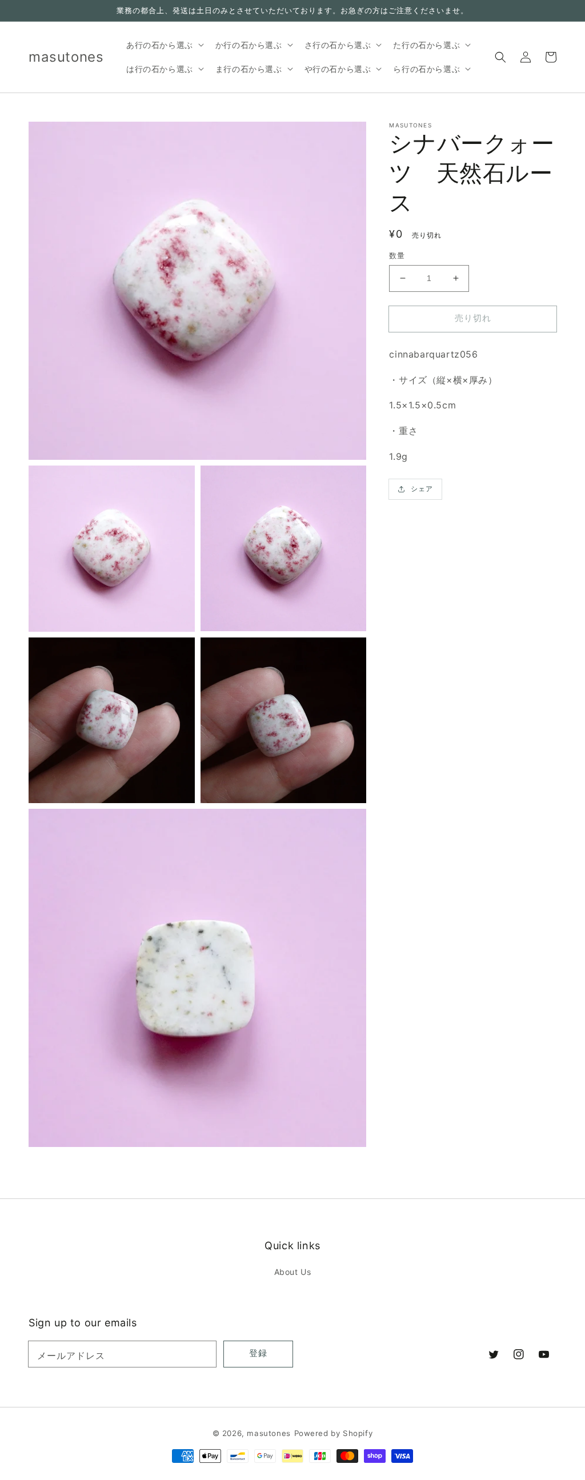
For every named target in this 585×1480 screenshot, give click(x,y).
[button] (500, 57)
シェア (422, 488)
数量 (396, 255)
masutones (268, 1433)
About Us (292, 1272)
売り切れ (473, 317)
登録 (258, 1352)
